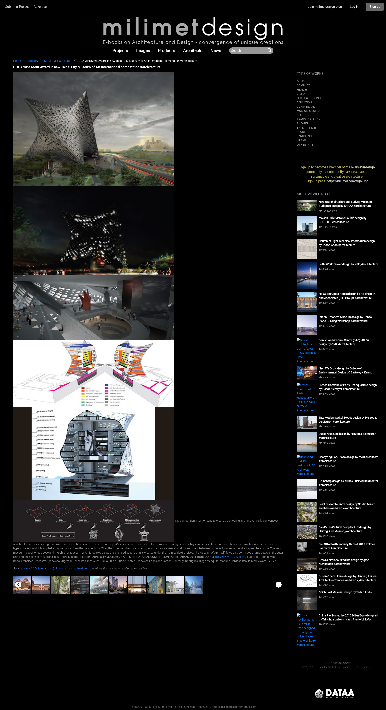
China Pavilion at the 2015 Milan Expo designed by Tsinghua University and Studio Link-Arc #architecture (348, 617)
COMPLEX (303, 85)
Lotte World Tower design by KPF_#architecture (348, 264)
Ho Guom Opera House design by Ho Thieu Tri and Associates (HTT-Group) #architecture (347, 296)
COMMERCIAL (306, 106)
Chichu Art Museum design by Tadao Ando (345, 592)
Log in (354, 7)
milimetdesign (82, 568)
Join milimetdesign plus (325, 7)
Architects (192, 50)
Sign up (375, 7)
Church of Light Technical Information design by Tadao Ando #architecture (347, 243)
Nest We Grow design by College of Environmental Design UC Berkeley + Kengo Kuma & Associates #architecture (345, 370)
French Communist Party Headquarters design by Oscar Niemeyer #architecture (348, 387)
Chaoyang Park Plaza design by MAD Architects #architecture (348, 459)
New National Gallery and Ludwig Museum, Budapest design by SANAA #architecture (345, 203)
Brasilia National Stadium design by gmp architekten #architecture (344, 562)
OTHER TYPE (305, 144)
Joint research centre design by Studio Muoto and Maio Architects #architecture (347, 506)
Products (166, 50)
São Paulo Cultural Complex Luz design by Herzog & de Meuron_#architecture (345, 529)
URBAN (301, 140)
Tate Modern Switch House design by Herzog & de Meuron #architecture (348, 419)
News (215, 50)
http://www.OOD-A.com (229, 556)
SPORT (301, 131)
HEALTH (302, 89)
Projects (120, 50)
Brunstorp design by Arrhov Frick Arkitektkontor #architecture (348, 483)
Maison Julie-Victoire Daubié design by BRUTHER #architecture (342, 220)
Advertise (40, 7)
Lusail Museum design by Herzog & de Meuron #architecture (347, 435)
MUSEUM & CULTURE (310, 110)
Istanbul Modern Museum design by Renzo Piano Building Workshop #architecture (345, 319)
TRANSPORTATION (308, 119)
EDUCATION (304, 102)
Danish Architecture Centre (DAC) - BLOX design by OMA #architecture (344, 342)
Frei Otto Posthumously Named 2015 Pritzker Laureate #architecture (347, 546)
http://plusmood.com (60, 568)
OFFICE (301, 81)
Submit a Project (17, 7)
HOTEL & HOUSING (309, 98)
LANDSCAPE (305, 136)
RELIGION (303, 115)
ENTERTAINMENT (308, 127)
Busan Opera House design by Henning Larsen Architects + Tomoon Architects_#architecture (348, 578)
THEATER (303, 123)
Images (143, 50)
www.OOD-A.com (34, 568)
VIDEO (301, 93)
